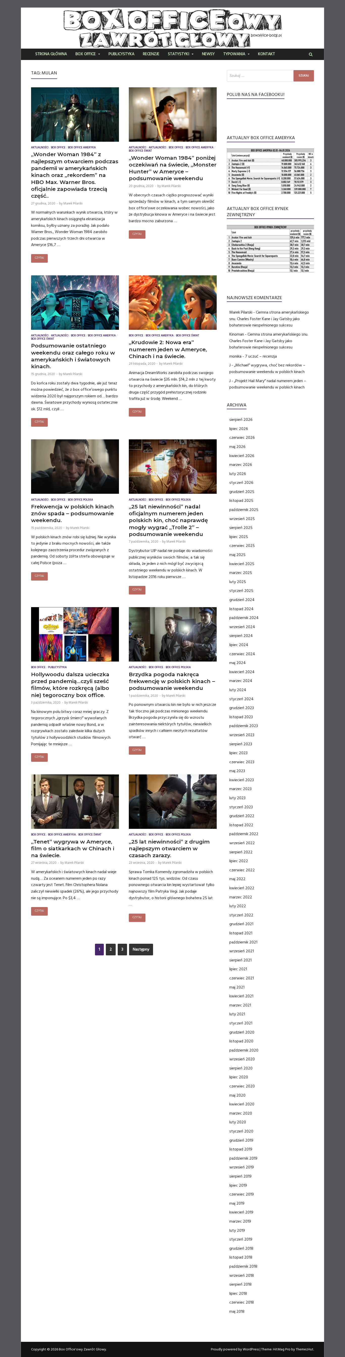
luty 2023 (237, 798)
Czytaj (39, 258)
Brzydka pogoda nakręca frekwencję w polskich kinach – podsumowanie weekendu (172, 681)
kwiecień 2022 (241, 888)
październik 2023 (243, 726)
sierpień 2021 (240, 960)
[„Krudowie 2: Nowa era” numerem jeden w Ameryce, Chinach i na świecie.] (173, 303)
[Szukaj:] (270, 75)
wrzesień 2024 (242, 627)
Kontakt (266, 54)
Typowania (234, 54)
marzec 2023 (240, 789)
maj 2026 (237, 446)
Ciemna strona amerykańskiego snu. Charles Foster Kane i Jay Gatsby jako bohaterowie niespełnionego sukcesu (269, 319)
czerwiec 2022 (242, 870)
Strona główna (51, 54)
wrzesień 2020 (242, 1059)
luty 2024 (237, 690)
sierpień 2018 (240, 1284)
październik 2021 (243, 942)
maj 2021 (236, 987)
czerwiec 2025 (242, 545)
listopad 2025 (241, 500)
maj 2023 (237, 771)
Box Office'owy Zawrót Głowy (82, 1349)
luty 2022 (237, 906)
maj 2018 (236, 1311)
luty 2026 (237, 474)
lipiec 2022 (238, 861)
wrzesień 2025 (242, 519)
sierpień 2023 (240, 744)
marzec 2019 (240, 1221)
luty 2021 (237, 1014)
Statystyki (178, 54)
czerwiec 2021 (241, 978)
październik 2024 (244, 618)
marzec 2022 (240, 897)
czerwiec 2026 (242, 437)
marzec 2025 (240, 572)
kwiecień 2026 (241, 456)
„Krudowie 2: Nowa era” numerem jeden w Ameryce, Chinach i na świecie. (168, 349)
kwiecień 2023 (241, 780)
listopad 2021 (240, 933)
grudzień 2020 (241, 1032)
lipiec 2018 (238, 1293)
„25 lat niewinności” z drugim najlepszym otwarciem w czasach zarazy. (169, 848)
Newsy (208, 54)
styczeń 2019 (240, 1239)
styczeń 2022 (241, 915)
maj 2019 (236, 1203)
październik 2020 (243, 1050)
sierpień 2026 (241, 419)
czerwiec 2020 (242, 1086)
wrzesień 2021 (241, 951)
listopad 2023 (241, 717)
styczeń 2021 (240, 1023)
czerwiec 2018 (241, 1302)
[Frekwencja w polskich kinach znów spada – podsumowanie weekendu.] (75, 467)
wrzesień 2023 (241, 735)
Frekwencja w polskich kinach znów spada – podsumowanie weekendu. (72, 513)
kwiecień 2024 (242, 672)
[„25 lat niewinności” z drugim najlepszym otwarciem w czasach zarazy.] (173, 802)
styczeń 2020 (241, 1131)
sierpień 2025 (241, 527)
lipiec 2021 (238, 969)
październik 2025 (243, 509)
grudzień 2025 (241, 492)
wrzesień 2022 (242, 843)
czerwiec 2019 (241, 1194)
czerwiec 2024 (242, 654)
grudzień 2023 (241, 708)
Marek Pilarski (73, 203)
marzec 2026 (240, 464)
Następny (141, 949)
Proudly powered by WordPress (235, 1349)
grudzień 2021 (241, 924)
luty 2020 (237, 1122)
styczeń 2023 (241, 807)
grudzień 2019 (241, 1140)
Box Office (86, 54)
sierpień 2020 (241, 1068)
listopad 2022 (241, 825)
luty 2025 (237, 582)
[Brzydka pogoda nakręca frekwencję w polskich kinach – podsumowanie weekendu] (173, 635)
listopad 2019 (240, 1149)
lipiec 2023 (238, 753)
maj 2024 (237, 663)
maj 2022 (237, 879)
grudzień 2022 (241, 816)
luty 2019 (237, 1230)
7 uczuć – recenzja (261, 356)
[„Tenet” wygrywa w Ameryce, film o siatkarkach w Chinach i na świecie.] (75, 802)
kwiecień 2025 (241, 564)
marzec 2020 (240, 1113)
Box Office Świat (140, 151)
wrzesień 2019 (241, 1167)
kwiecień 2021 (241, 996)
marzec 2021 (240, 1005)
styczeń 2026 (241, 482)
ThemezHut (304, 1349)
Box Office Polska (80, 500)
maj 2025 (237, 555)
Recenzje (151, 54)
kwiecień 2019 (241, 1212)
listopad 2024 (241, 609)
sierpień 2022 (241, 852)
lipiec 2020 (238, 1077)
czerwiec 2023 (241, 762)
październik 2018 (243, 1266)
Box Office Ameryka (82, 148)
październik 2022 (243, 834)
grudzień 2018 (241, 1248)
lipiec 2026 (238, 428)
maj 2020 (237, 1095)
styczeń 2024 (241, 699)
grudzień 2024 (242, 600)
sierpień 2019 (240, 1176)
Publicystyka (121, 54)
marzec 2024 (240, 681)
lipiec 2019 (238, 1185)
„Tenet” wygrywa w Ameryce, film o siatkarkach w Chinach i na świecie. (72, 848)
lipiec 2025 (238, 537)
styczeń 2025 (241, 590)
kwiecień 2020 (241, 1104)
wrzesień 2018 (241, 1275)
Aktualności (39, 148)
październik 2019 (243, 1158)
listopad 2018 (240, 1257)
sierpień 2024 (241, 636)
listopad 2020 (241, 1041)
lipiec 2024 (238, 645)
